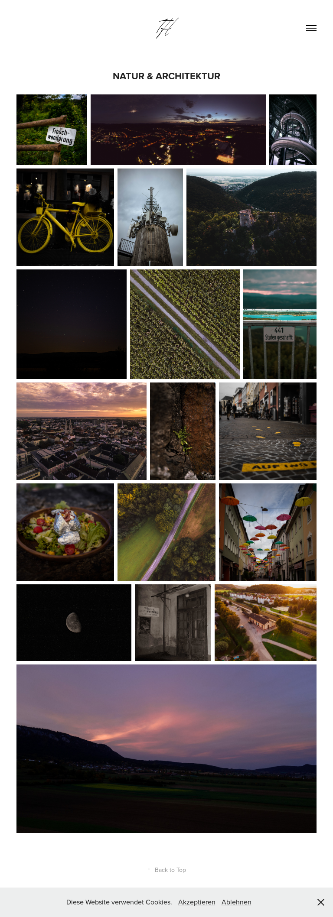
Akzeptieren (196, 902)
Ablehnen (236, 902)
